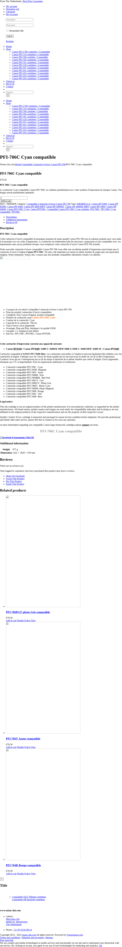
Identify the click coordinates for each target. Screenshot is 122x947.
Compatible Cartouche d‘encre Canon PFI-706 (49, 204)
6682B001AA (83, 204)
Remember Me (16, 31)
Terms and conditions (10, 937)
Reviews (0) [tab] (11, 222)
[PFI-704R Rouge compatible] (64, 805)
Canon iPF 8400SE (55, 206)
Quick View (30, 620)
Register (10, 41)
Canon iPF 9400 (97, 206)
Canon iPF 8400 (15, 206)
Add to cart (6, 201)
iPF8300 (17, 349)
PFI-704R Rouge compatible (23, 865)
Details (20, 620)
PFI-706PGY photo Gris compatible (28, 612)
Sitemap (49, 937)
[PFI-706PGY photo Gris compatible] (64, 551)
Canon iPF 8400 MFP (34, 206)
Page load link (6, 940)
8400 (37, 349)
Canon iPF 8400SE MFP (77, 206)
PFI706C (15, 212)
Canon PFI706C (38, 209)
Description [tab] (11, 217)
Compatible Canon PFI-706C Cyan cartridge (68, 209)
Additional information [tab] (16, 219)
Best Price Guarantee (32, 1)
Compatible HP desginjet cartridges (28, 899)
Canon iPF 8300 (99, 204)
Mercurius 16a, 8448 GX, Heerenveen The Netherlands (16, 922)
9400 (116, 349)
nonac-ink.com (29, 935)
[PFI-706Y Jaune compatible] (64, 678)
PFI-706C (95, 209)
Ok (100, 945)
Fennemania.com (75, 935)
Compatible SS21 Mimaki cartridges (29, 897)
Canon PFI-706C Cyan (18, 209)
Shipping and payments (33, 937)
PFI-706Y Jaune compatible (23, 738)
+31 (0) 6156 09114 (22, 930)
